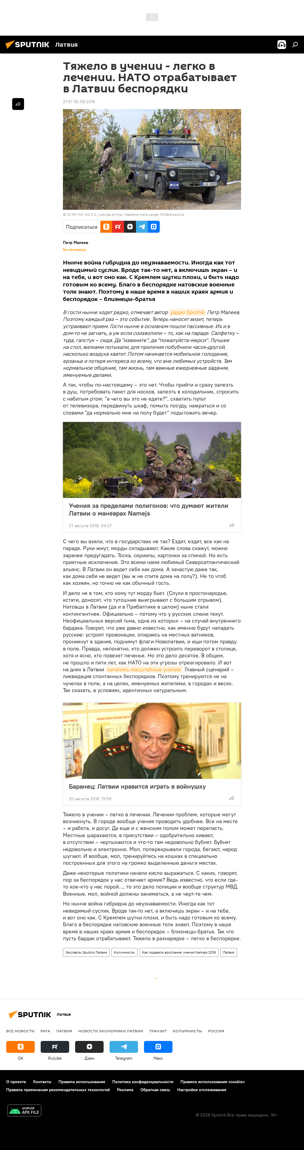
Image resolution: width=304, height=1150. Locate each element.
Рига (45, 1031)
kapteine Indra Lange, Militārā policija (154, 214)
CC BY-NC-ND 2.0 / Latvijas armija (94, 214)
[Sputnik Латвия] (29, 49)
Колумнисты (124, 952)
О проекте (16, 1081)
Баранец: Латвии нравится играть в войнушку (137, 786)
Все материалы (74, 250)
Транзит (158, 1031)
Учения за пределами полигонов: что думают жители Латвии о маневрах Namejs (148, 509)
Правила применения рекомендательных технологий (58, 1089)
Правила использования (81, 1081)
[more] (232, 525)
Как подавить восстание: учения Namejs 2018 (179, 952)
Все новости (20, 1031)
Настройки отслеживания (201, 1089)
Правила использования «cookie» (212, 1081)
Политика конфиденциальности (142, 1081)
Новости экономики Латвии (110, 1031)
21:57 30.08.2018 (79, 101)
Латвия (228, 952)
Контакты (42, 1081)
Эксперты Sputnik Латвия (86, 952)
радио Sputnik (187, 312)
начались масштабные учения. (144, 669)
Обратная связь (155, 1089)
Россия (216, 1031)
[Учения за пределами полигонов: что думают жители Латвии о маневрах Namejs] (152, 460)
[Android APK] (24, 1111)
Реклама (125, 1089)
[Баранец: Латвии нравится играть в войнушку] (152, 741)
